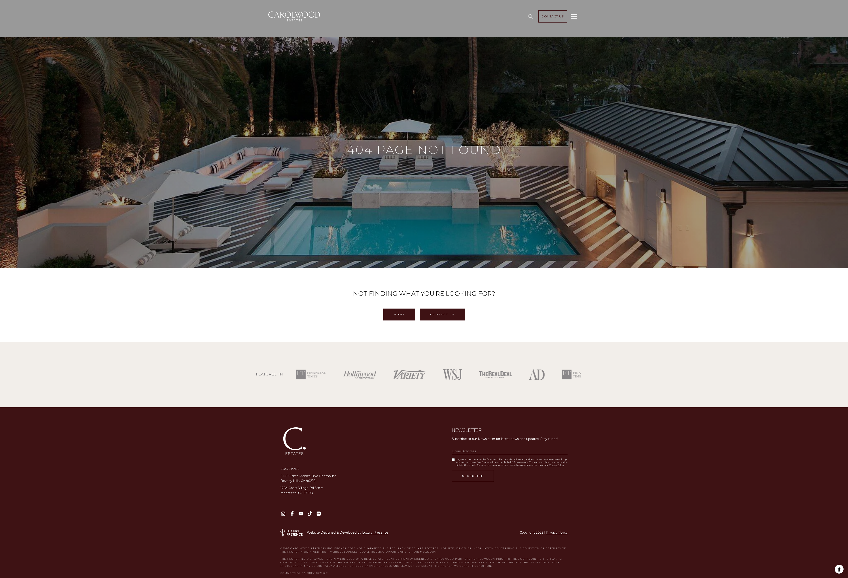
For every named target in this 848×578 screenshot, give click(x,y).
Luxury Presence (375, 532)
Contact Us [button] (442, 314)
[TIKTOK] (309, 513)
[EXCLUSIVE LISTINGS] (531, 16)
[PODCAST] (318, 513)
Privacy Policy (556, 465)
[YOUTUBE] (301, 513)
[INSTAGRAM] (283, 513)
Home (399, 314)
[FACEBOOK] (292, 513)
